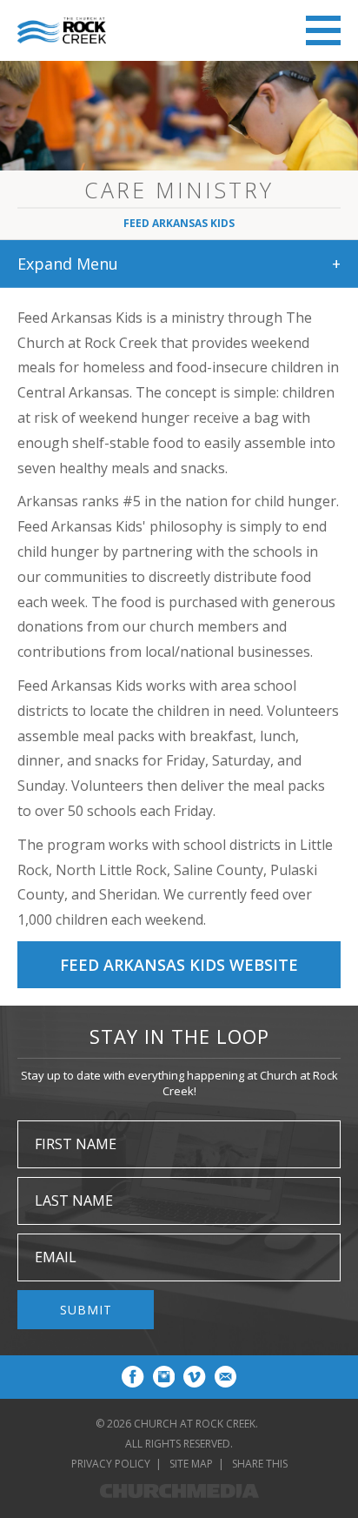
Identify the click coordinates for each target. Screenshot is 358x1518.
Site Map (191, 1463)
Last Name (74, 1200)
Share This (260, 1463)
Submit (86, 1309)
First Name (75, 1144)
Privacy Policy (110, 1463)
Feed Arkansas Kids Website (179, 964)
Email (55, 1257)
